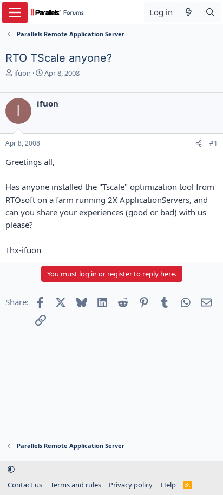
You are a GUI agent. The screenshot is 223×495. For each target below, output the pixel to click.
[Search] (210, 12)
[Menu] (15, 12)
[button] (11, 470)
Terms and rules (75, 485)
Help (168, 485)
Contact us (25, 485)
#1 (213, 143)
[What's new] (188, 12)
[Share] (199, 143)
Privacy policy (131, 485)
